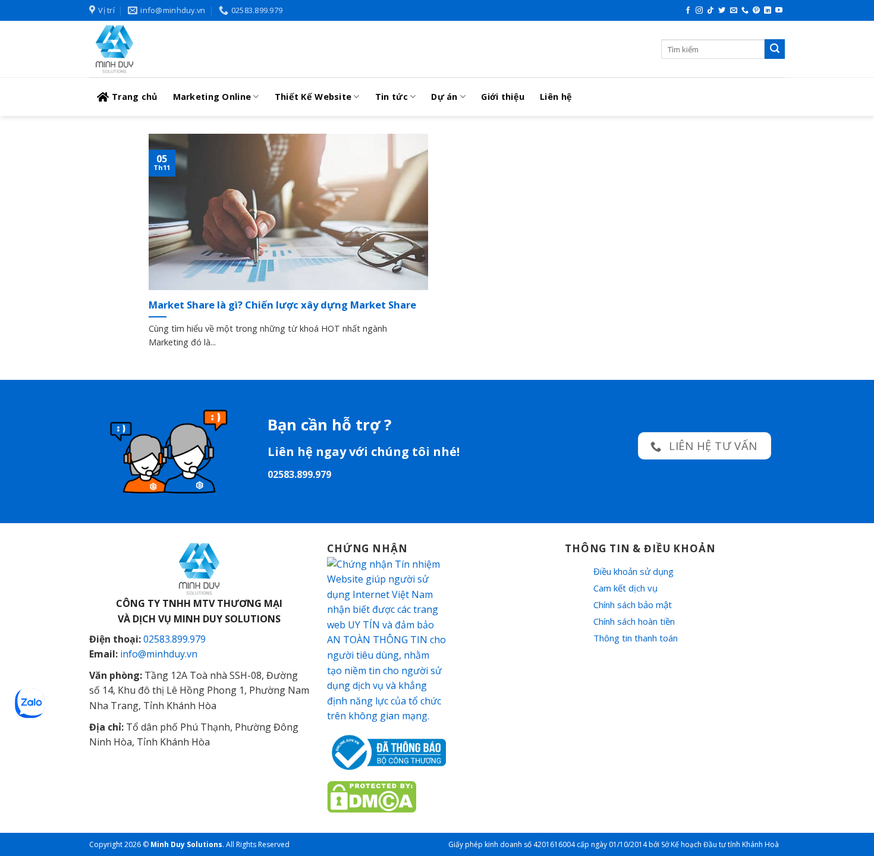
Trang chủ (135, 96)
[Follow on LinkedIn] (767, 11)
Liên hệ (556, 96)
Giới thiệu (502, 96)
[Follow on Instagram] (699, 11)
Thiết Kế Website (313, 96)
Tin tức (391, 96)
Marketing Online (212, 96)
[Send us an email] (733, 11)
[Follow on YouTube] (778, 11)
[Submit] (775, 49)
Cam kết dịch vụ (625, 588)
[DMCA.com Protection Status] (371, 795)
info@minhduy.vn (158, 653)
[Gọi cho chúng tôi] (745, 11)
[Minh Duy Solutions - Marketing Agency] (178, 49)
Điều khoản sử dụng (633, 571)
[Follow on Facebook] (687, 11)
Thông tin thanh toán (635, 638)
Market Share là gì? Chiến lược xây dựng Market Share (282, 304)
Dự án (444, 96)
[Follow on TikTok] (710, 11)
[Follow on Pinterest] (756, 11)
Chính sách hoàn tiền (634, 621)
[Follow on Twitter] (721, 11)
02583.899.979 (174, 639)
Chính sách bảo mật (632, 604)
